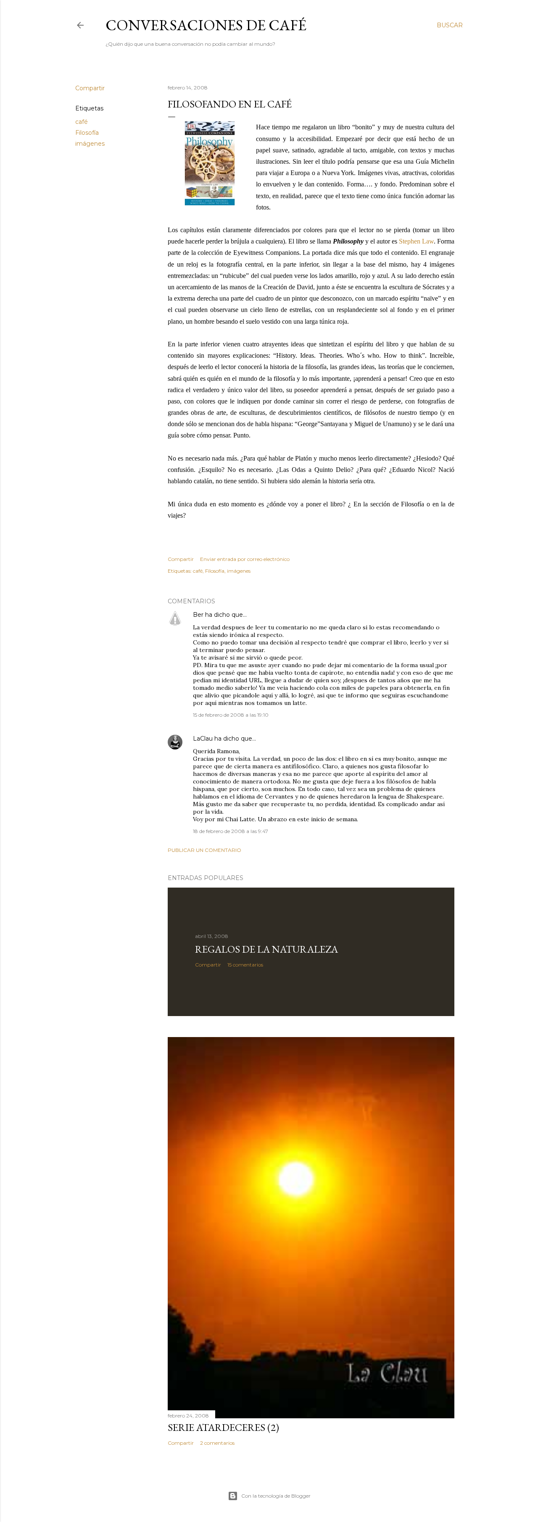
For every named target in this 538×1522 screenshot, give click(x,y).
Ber (198, 614)
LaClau (203, 738)
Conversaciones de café (205, 25)
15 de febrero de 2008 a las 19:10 (231, 715)
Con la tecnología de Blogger (276, 1496)
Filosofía (87, 132)
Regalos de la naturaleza (266, 949)
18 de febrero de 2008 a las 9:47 (230, 831)
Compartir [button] (90, 88)
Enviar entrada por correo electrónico (245, 559)
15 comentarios (245, 964)
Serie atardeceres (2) (223, 1427)
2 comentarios (217, 1443)
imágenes (90, 143)
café (81, 122)
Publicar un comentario (204, 850)
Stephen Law (416, 241)
